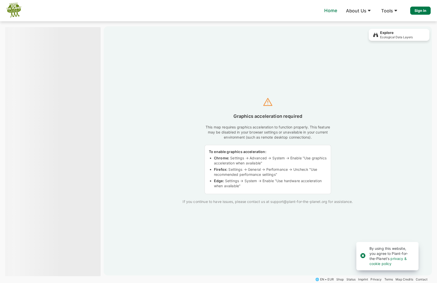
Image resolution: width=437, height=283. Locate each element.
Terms (388, 279)
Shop (340, 279)
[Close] (362, 256)
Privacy (376, 279)
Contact (421, 279)
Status (351, 279)
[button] (359, 11)
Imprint (363, 279)
